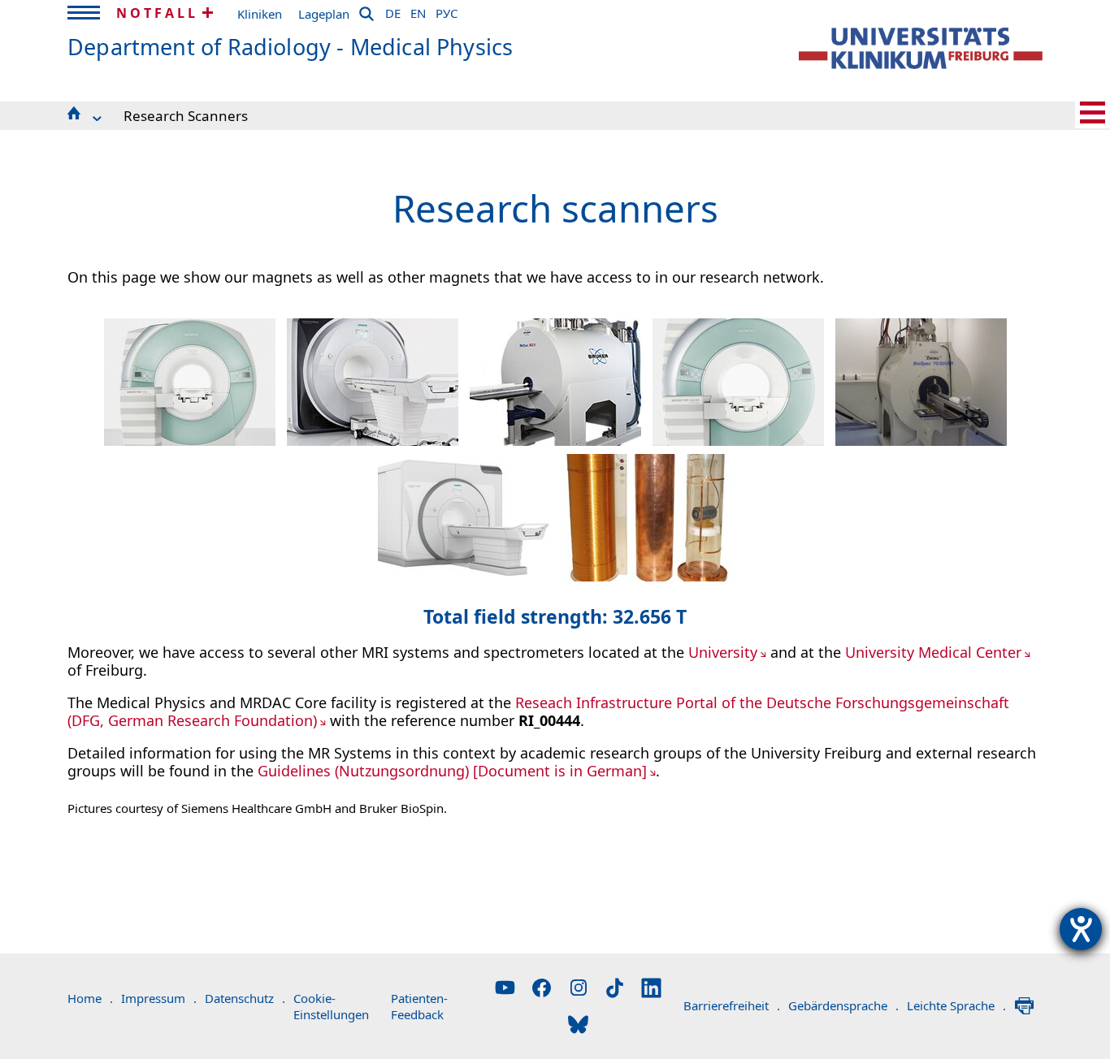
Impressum (159, 998)
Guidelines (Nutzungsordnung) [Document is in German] (452, 770)
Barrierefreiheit (731, 1005)
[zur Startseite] (921, 48)
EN (418, 10)
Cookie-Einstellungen (331, 1006)
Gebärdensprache (843, 1005)
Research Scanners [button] (186, 115)
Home (90, 998)
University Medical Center (933, 652)
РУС (446, 10)
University (722, 652)
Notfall (157, 13)
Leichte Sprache (956, 1005)
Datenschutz (245, 998)
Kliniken (259, 14)
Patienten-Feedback (419, 1006)
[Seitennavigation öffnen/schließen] (1092, 112)
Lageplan (323, 14)
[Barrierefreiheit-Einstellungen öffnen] (1081, 929)
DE (393, 10)
